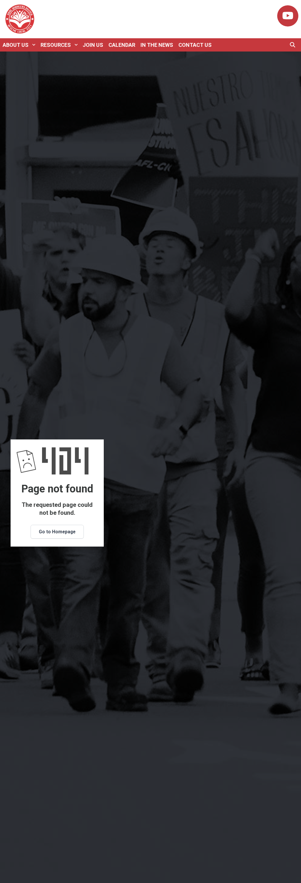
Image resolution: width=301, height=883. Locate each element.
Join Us (93, 45)
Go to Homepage (57, 532)
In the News (157, 45)
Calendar (121, 45)
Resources (56, 45)
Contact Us (195, 45)
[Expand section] (33, 44)
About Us (16, 45)
